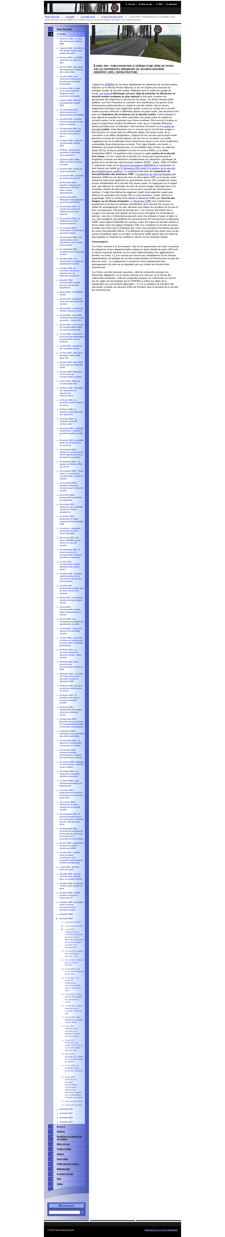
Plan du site (146, 4)
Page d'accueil (52, 17)
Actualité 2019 (88, 17)
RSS (160, 4)
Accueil (131, 4)
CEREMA (110, 84)
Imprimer (173, 4)
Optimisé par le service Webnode (161, 1230)
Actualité (70, 17)
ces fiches (105, 93)
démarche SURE (142, 201)
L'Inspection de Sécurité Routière (154, 174)
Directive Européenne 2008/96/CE (138, 165)
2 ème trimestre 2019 (112, 17)
